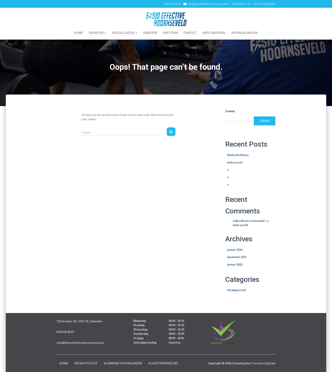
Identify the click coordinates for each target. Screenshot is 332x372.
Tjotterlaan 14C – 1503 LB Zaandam (254, 4)
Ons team (170, 33)
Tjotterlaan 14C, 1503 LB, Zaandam (79, 321)
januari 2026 (235, 249)
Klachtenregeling (163, 363)
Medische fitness (238, 155)
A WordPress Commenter (249, 221)
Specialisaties (123, 33)
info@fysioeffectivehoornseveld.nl (208, 4)
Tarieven (150, 33)
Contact (190, 33)
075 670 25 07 (172, 4)
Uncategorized (236, 290)
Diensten (96, 33)
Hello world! (234, 162)
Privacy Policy (85, 363)
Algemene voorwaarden (123, 363)
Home (78, 33)
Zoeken (230, 111)
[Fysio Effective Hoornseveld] (166, 19)
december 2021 (237, 257)
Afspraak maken (244, 33)
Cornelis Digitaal (264, 363)
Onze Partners (213, 33)
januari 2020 (235, 264)
